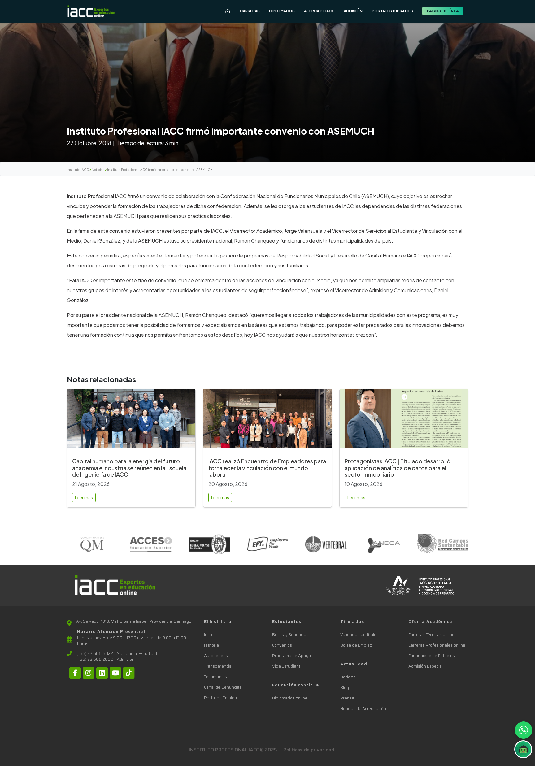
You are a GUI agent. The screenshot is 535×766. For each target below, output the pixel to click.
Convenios (282, 645)
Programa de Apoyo (291, 655)
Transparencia (218, 666)
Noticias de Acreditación (363, 708)
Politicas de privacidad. (309, 750)
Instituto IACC (78, 169)
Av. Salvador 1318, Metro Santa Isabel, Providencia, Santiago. (134, 621)
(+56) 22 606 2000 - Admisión (105, 659)
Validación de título (358, 634)
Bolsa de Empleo (356, 645)
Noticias (98, 169)
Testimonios (215, 676)
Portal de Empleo (220, 698)
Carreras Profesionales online (436, 645)
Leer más (84, 497)
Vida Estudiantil (287, 666)
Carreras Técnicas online (431, 634)
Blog (344, 687)
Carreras (250, 11)
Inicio (209, 634)
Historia (211, 645)
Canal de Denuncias (222, 687)
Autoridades (216, 655)
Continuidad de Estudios (431, 655)
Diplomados (282, 11)
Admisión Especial (425, 666)
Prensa (347, 698)
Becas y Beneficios (290, 634)
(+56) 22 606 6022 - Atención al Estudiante (118, 654)
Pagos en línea (443, 11)
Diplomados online (289, 698)
